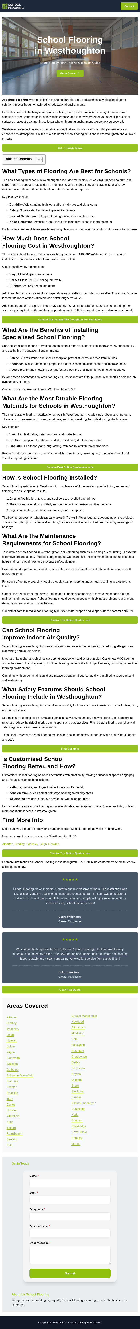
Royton (76, 1074)
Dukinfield (78, 1108)
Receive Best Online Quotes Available (70, 467)
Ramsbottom (15, 1133)
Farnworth (13, 1058)
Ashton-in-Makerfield (20, 1075)
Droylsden (78, 1068)
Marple (75, 1143)
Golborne (13, 1069)
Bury (10, 1121)
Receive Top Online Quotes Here (70, 620)
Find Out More (70, 748)
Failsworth (78, 1044)
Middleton (77, 1033)
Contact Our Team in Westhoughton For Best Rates (70, 319)
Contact (129, 6)
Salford (11, 1127)
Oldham (76, 1079)
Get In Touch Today (70, 147)
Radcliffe (12, 1092)
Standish (12, 1081)
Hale (74, 1039)
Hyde (74, 1114)
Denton (76, 1097)
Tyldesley (32, 844)
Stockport (77, 1091)
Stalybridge (78, 1126)
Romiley (76, 1137)
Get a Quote (67, 73)
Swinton (12, 1087)
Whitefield (13, 1116)
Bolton (11, 1046)
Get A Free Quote (70, 989)
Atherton (7, 844)
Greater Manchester (84, 1015)
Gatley (75, 1062)
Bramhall (77, 1120)
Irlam (10, 1098)
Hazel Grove (79, 1132)
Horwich (53, 844)
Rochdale (77, 1050)
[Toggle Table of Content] (38, 159)
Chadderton (79, 1056)
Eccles (11, 1104)
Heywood (77, 1021)
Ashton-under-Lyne (83, 1103)
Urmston (12, 1110)
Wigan (11, 1052)
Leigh (43, 844)
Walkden (12, 1063)
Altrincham (78, 1027)
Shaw (75, 1085)
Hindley (19, 844)
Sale (10, 1145)
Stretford (12, 1139)
